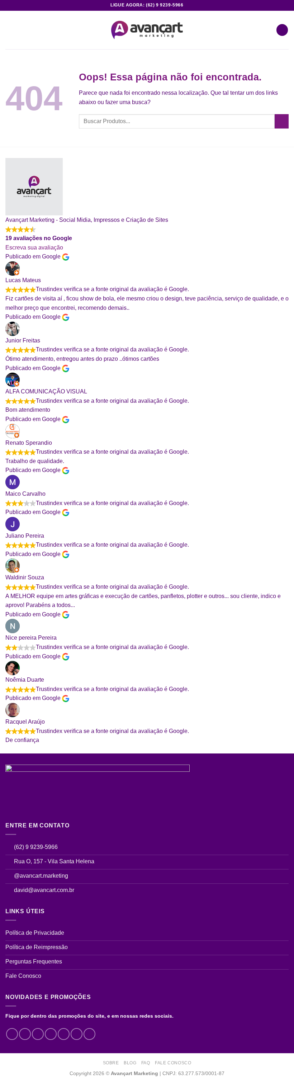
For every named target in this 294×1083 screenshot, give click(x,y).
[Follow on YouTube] (89, 1034)
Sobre (111, 1062)
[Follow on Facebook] (12, 1034)
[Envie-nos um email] (64, 1034)
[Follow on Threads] (51, 1034)
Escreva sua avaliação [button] (34, 247)
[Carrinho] (282, 30)
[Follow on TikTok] (38, 1034)
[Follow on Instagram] (25, 1034)
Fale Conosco (173, 1062)
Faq (145, 1062)
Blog (130, 1062)
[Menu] (9, 30)
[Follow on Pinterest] (76, 1034)
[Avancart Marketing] (147, 30)
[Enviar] (282, 121)
